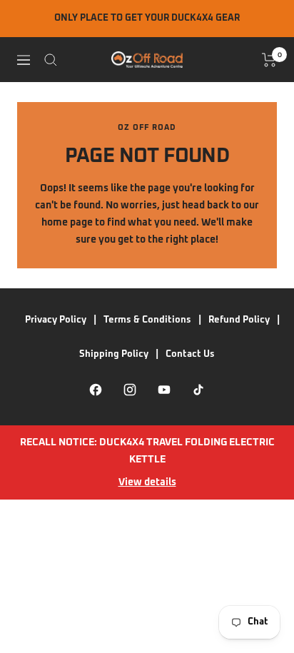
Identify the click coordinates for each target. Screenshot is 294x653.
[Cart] (269, 60)
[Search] (50, 60)
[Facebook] (95, 390)
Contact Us (190, 354)
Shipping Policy (113, 354)
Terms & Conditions (147, 320)
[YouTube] (164, 390)
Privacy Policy (55, 320)
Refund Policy (239, 320)
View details (147, 482)
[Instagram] (130, 390)
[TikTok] (198, 390)
